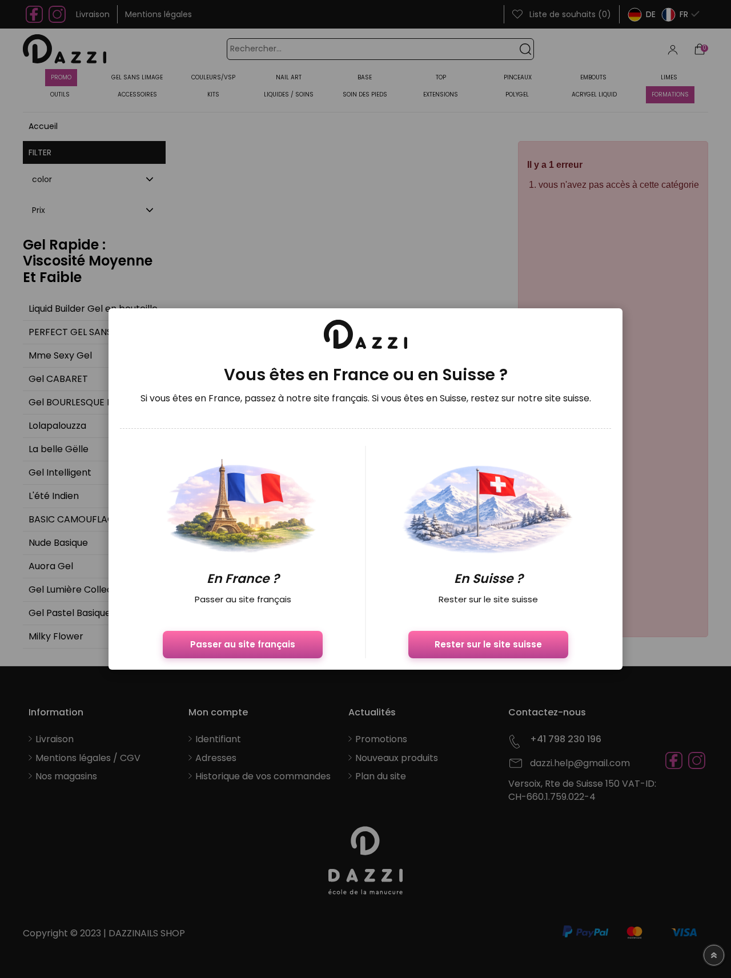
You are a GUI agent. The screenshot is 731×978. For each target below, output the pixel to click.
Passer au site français (242, 644)
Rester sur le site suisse (488, 644)
